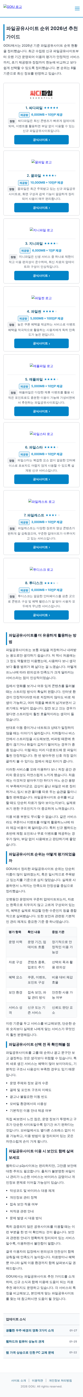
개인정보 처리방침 (60, 1380)
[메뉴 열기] (77, 8)
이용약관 (37, 1380)
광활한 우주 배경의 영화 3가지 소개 (30, 1330)
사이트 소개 (18, 1380)
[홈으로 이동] (16, 8)
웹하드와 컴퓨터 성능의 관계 (25, 1341)
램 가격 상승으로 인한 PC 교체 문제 (30, 1352)
